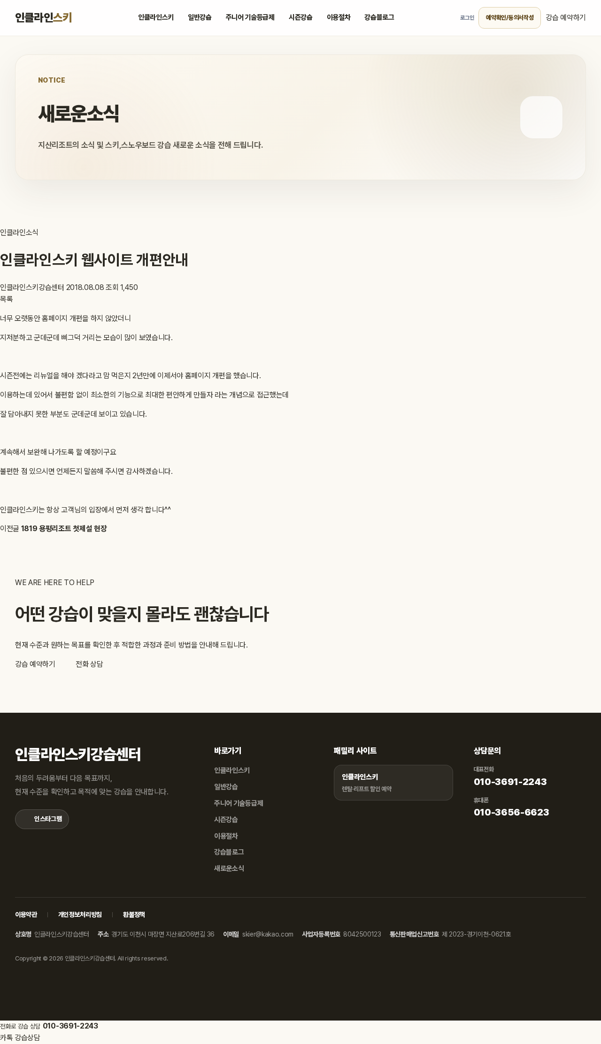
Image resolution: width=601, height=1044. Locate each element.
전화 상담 (88, 664)
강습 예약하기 (566, 17)
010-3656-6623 (511, 812)
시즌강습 (301, 17)
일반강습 (200, 17)
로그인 (467, 18)
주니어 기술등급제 (250, 17)
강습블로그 (379, 17)
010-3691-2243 (510, 781)
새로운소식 (229, 868)
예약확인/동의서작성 (509, 17)
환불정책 (134, 914)
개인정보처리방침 (80, 914)
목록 (6, 299)
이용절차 (339, 17)
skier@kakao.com (267, 934)
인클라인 (43, 17)
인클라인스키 (156, 17)
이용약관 (26, 914)
